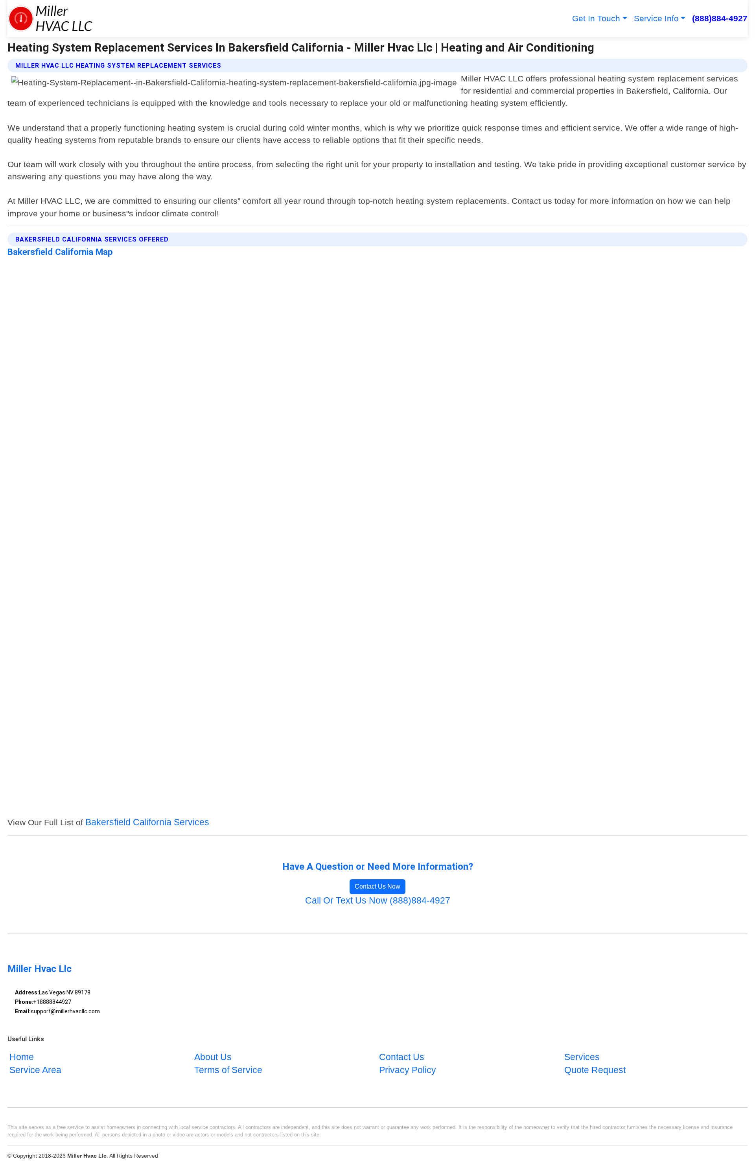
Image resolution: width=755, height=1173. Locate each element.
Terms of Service (228, 1070)
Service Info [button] (656, 18)
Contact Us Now (377, 886)
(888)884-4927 (720, 18)
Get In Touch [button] (596, 18)
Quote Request (595, 1070)
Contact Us (401, 1057)
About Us (213, 1057)
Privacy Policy (407, 1070)
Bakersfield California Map (60, 252)
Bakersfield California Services (147, 822)
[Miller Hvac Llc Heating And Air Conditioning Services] (50, 18)
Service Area (35, 1070)
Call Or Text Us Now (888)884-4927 (377, 901)
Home (21, 1057)
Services (582, 1057)
